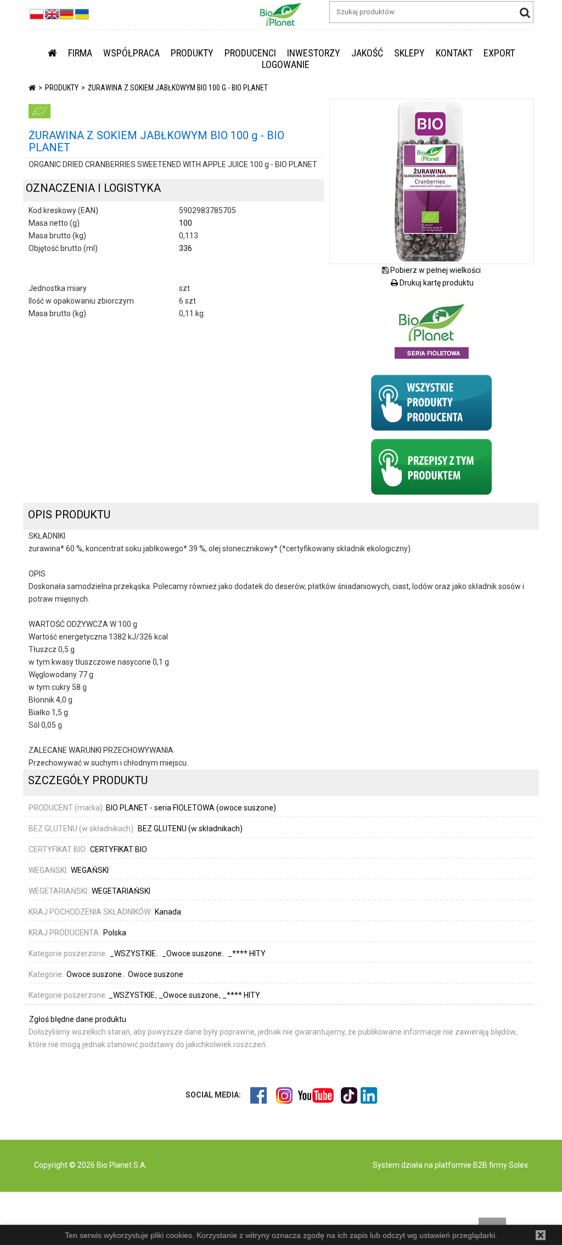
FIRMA (80, 53)
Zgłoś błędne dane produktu (77, 1019)
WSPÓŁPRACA (131, 53)
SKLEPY (409, 53)
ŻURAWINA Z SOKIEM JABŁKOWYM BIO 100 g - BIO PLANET (178, 87)
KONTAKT (454, 53)
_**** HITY (241, 995)
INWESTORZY (313, 53)
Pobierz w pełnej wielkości (435, 270)
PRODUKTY (192, 53)
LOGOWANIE (286, 64)
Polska (114, 932)
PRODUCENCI (250, 53)
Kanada (168, 911)
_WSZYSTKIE (132, 995)
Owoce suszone (94, 974)
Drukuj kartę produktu (436, 282)
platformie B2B (460, 1165)
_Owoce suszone (189, 995)
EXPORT (499, 53)
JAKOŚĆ (367, 53)
